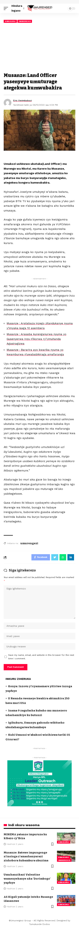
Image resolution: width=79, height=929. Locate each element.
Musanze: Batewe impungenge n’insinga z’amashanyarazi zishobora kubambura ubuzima (26, 856)
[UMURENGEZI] (39, 8)
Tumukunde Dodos (39, 924)
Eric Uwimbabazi (22, 100)
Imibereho (25, 21)
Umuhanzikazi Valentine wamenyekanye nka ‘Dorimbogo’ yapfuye (27, 878)
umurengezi (29, 543)
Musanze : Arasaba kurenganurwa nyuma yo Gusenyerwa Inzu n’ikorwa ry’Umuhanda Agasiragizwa (36, 339)
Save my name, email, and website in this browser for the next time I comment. (41, 657)
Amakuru (10, 21)
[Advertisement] (39, 48)
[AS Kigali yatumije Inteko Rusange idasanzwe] (66, 900)
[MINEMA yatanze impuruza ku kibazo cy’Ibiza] (66, 838)
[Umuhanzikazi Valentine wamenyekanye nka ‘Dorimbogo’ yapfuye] (66, 878)
